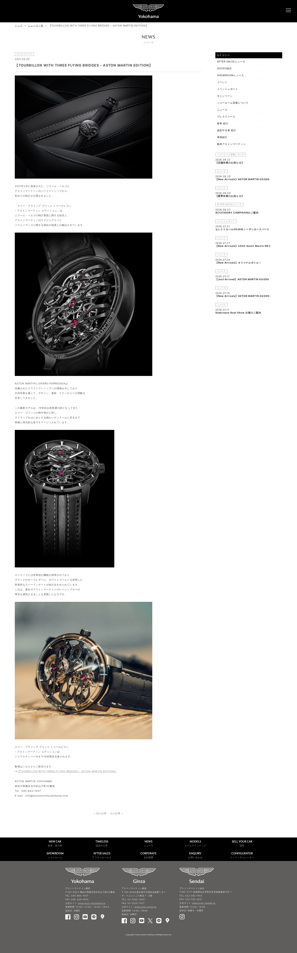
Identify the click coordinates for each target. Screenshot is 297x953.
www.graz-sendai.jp (204, 903)
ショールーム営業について (232, 102)
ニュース (222, 109)
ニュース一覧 (35, 25)
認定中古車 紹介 (226, 130)
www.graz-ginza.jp (145, 907)
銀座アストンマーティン (231, 144)
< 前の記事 (100, 813)
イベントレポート (227, 88)
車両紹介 (222, 137)
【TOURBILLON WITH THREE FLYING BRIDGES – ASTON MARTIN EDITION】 (67, 771)
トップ (19, 25)
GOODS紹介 (224, 68)
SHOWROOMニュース (230, 75)
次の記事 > (116, 813)
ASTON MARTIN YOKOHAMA (148, 11)
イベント (222, 82)
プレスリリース (226, 116)
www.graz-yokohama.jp (91, 903)
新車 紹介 (222, 123)
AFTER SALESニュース (231, 61)
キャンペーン (225, 95)
